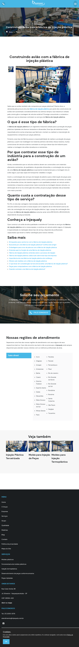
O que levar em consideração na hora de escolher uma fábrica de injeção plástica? (38, 264)
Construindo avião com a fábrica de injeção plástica (39, 27)
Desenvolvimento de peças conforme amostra (18, 573)
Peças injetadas (7, 578)
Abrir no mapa (7, 603)
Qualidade (5, 525)
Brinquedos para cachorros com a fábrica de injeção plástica (30, 242)
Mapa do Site (6, 549)
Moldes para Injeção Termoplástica (60, 460)
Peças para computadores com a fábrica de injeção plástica (30, 266)
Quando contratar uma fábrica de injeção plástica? (27, 269)
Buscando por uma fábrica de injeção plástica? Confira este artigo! (32, 245)
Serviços (5, 516)
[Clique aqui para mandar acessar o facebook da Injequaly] (3, 623)
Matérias (5, 530)
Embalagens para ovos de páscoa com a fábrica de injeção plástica (33, 247)
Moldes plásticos (8, 559)
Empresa (5, 511)
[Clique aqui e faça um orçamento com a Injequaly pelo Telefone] (3, 4)
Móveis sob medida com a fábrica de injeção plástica (28, 261)
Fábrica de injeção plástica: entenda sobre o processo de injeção (32, 253)
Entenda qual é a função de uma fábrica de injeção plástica (30, 250)
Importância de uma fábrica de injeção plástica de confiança (30, 258)
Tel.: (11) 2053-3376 (8, 614)
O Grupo (5, 507)
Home (4, 502)
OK (6, 641)
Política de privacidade (10, 544)
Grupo (4, 521)
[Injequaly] (38, 4)
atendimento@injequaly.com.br (13, 618)
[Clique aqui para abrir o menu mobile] (75, 4)
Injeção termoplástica (9, 569)
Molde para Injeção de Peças (39, 458)
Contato (4, 539)
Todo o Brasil (13, 355)
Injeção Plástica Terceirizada (15, 458)
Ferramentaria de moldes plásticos (14, 564)
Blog (3, 535)
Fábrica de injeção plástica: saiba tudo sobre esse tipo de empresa (33, 256)
